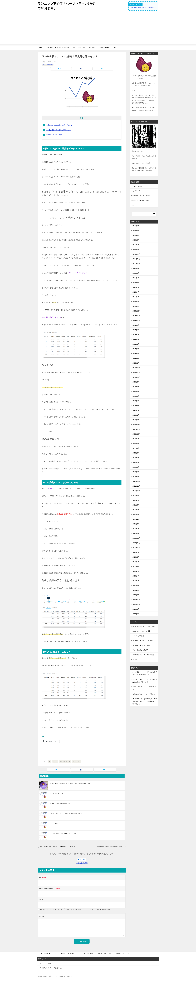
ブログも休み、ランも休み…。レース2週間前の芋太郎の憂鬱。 (58, 846)
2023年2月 (136, 415)
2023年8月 (136, 387)
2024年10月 (136, 320)
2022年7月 (136, 448)
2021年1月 (136, 533)
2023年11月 (136, 372)
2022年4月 (136, 462)
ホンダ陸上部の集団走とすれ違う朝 (60, 804)
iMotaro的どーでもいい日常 (107, 47)
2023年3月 (136, 410)
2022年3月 (136, 467)
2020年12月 (136, 538)
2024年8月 (136, 330)
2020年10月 (136, 547)
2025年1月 (136, 306)
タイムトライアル (65, 761)
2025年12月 (136, 254)
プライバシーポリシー (47, 963)
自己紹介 (92, 47)
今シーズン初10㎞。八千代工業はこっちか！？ (63, 834)
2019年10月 (136, 604)
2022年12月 (136, 424)
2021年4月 (136, 519)
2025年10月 (136, 263)
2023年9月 (136, 382)
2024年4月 (136, 349)
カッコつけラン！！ (55, 824)
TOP (58, 953)
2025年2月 (136, 301)
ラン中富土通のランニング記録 (143, 640)
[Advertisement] (98, 30)
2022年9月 (136, 439)
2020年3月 (136, 581)
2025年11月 (136, 259)
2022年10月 (136, 434)
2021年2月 (136, 528)
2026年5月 (136, 230)
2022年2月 (136, 472)
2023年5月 (136, 401)
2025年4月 (136, 292)
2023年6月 (136, 396)
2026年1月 (136, 249)
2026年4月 (136, 235)
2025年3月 (136, 297)
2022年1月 (136, 476)
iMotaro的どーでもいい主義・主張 (58, 47)
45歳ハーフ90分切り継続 (141, 200)
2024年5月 (136, 344)
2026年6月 (136, 226)
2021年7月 (136, 505)
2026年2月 (136, 245)
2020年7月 (136, 562)
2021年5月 (136, 514)
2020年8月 (136, 557)
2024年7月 (136, 334)
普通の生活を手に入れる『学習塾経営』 (143, 7)
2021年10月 (136, 491)
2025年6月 (136, 282)
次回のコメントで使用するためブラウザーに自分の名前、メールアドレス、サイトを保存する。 (75, 909)
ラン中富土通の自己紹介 (140, 650)
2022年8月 (136, 443)
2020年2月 (136, 585)
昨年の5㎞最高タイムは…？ (55, 135)
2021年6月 (136, 510)
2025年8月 (136, 273)
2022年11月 (136, 429)
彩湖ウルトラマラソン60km (141, 195)
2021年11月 (136, 486)
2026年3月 (136, 240)
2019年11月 (136, 599)
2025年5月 (136, 287)
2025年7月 (136, 278)
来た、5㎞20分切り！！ (56, 793)
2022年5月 (136, 457)
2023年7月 (136, 391)
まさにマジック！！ (139, 686)
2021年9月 (136, 495)
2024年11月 (136, 316)
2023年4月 (136, 405)
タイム (55, 761)
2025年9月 (136, 268)
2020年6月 (136, 566)
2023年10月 (136, 377)
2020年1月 (136, 590)
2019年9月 (136, 609)
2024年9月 (136, 325)
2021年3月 (136, 524)
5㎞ (49, 761)
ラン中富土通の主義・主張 (141, 645)
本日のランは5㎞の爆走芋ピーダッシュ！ (60, 125)
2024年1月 (136, 363)
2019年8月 (136, 614)
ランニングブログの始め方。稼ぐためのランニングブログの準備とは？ (70, 783)
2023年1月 (136, 420)
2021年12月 (136, 481)
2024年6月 (136, 339)
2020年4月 (136, 576)
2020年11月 (136, 543)
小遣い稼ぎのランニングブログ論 (143, 655)
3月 (134, 205)
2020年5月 (136, 571)
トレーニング (76, 761)
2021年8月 (136, 500)
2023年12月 (136, 368)
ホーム (41, 47)
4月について (136, 191)
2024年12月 (136, 311)
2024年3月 (136, 353)
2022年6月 (136, 453)
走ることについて (138, 186)
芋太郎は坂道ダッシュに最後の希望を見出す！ (110, 846)
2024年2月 (136, 358)
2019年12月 (136, 595)
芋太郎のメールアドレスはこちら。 (51, 968)
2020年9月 (136, 552)
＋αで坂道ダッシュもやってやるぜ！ (58, 130)
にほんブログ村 (82, 863)
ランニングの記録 (79, 47)
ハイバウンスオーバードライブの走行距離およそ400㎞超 (66, 814)
